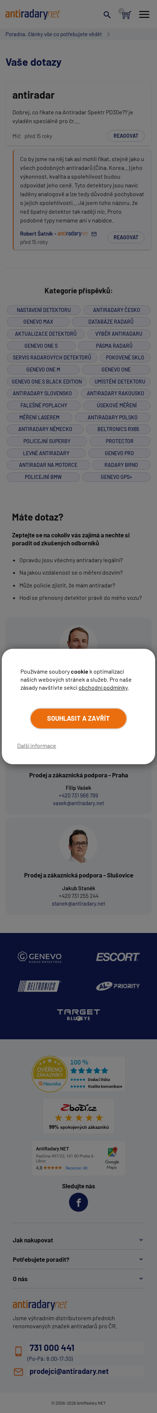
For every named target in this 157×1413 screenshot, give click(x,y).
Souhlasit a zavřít (78, 718)
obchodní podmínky (102, 687)
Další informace (36, 745)
